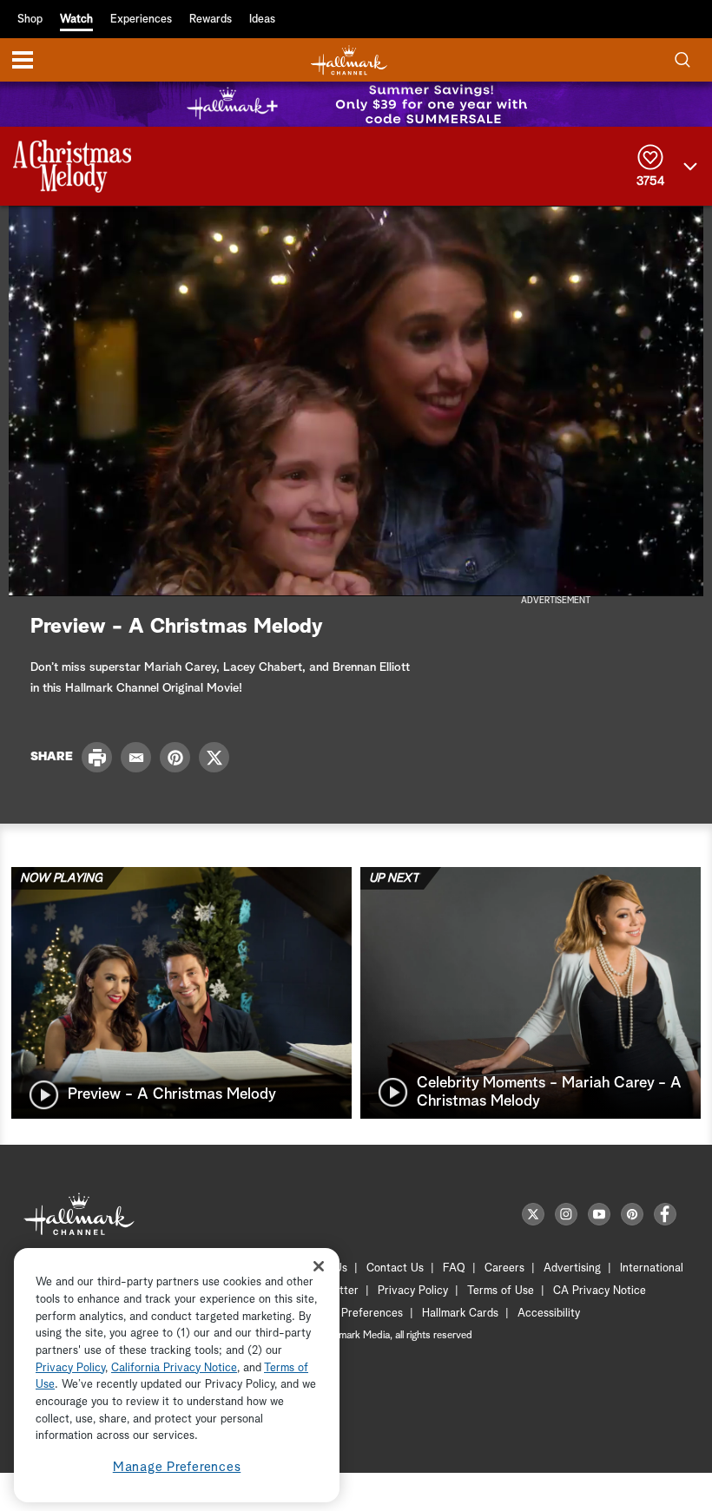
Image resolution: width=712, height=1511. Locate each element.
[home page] (349, 60)
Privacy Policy (413, 1291)
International (651, 1268)
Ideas (262, 19)
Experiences (141, 19)
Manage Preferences (177, 1467)
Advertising (572, 1268)
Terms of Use (500, 1291)
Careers (504, 1268)
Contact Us (395, 1268)
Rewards (210, 19)
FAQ (454, 1268)
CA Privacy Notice (599, 1291)
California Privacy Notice (174, 1368)
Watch (76, 19)
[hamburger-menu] (22, 59)
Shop (30, 19)
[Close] (318, 1266)
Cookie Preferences (353, 1313)
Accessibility (549, 1313)
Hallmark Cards (460, 1313)
